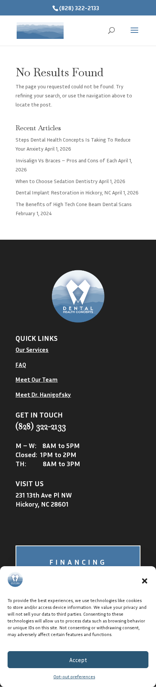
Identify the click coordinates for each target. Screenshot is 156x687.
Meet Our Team (37, 379)
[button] (144, 581)
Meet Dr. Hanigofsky (43, 394)
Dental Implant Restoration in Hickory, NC (63, 192)
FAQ (21, 364)
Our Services (32, 349)
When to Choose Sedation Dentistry (57, 181)
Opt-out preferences (74, 676)
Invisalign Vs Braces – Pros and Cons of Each (66, 160)
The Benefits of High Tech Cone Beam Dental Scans (74, 204)
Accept (78, 659)
